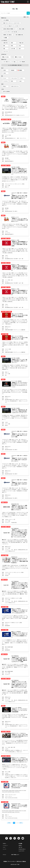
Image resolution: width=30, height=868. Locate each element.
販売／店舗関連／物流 (19, 34)
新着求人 (20, 845)
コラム (4, 847)
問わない (4, 86)
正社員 (4, 70)
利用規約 (5, 861)
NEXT (21, 822)
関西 (12, 45)
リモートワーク (5, 51)
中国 (20, 45)
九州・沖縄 (13, 48)
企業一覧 (20, 847)
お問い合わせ (19, 861)
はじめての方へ (22, 850)
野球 (12, 81)
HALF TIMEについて (15, 854)
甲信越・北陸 (21, 42)
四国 (4, 48)
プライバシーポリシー (12, 861)
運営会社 (24, 861)
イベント (4, 854)
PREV (9, 822)
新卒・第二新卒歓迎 (6, 91)
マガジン (4, 843)
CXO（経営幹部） (6, 20)
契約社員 (12, 70)
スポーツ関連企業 (22, 61)
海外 (20, 48)
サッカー (4, 78)
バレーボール (5, 81)
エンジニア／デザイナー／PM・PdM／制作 (10, 31)
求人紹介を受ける (22, 849)
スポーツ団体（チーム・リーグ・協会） (9, 61)
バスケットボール (14, 78)
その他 (4, 73)
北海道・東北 (5, 42)
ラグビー (21, 78)
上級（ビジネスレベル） (15, 86)
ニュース (4, 849)
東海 (4, 45)
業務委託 (20, 70)
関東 (12, 42)
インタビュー (5, 845)
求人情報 (20, 843)
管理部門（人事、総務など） (7, 34)
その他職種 (5, 37)
